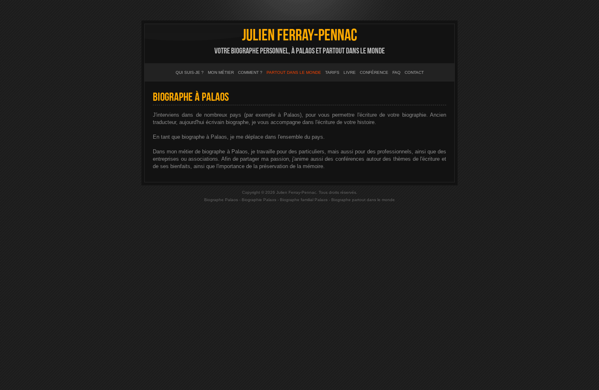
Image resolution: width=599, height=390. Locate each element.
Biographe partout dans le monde (363, 199)
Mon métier (221, 72)
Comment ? (250, 72)
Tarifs (332, 72)
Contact (414, 72)
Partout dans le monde (293, 72)
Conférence (374, 72)
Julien (299, 35)
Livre (350, 72)
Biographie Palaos (259, 199)
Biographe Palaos (221, 199)
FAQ (396, 72)
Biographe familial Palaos (304, 199)
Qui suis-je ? (190, 72)
